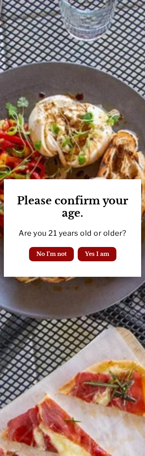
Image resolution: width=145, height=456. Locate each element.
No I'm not (51, 253)
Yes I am (97, 253)
